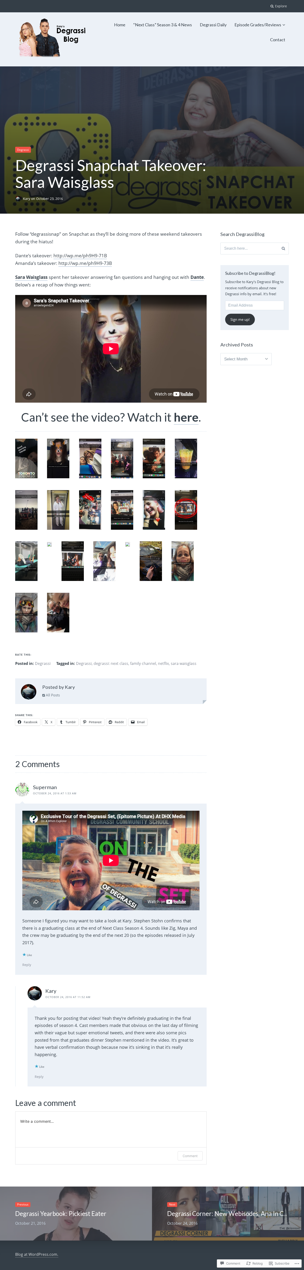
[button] (31, 464)
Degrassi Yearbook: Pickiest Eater (60, 1213)
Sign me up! (240, 319)
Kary (27, 198)
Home (119, 24)
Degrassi (23, 150)
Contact (277, 39)
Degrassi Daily (213, 24)
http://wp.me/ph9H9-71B (80, 256)
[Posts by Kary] (28, 693)
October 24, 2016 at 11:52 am (67, 997)
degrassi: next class (111, 663)
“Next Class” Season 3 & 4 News (162, 24)
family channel (143, 663)
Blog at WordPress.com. (36, 1254)
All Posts (52, 695)
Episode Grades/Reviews (257, 24)
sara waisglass (183, 663)
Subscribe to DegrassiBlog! (250, 273)
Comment (190, 1156)
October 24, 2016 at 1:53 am (54, 793)
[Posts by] (19, 198)
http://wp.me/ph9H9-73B (85, 263)
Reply (26, 964)
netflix (163, 663)
